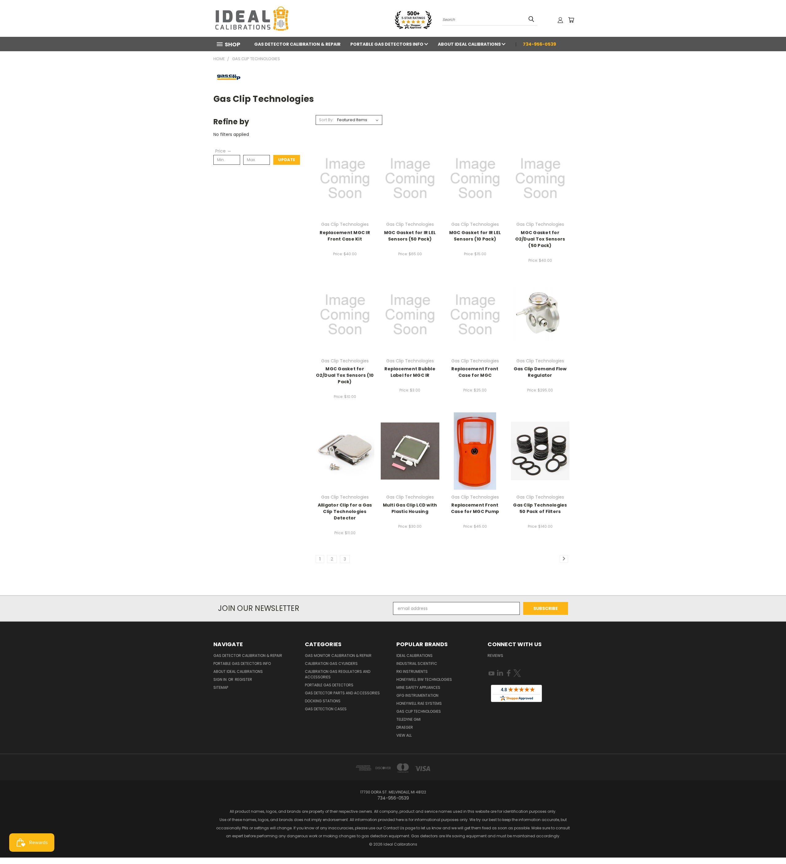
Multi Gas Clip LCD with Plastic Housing (410, 508)
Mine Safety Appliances (418, 687)
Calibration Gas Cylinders (331, 663)
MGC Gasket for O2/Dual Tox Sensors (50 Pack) (540, 239)
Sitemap (220, 687)
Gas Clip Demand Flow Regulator (540, 372)
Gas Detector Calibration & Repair (297, 44)
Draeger (404, 727)
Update (286, 160)
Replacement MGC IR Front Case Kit (345, 236)
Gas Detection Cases (326, 709)
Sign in (220, 679)
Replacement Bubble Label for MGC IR (409, 372)
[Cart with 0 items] (571, 20)
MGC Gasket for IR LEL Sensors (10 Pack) (475, 236)
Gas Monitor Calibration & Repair (338, 655)
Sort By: (326, 120)
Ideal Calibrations (414, 655)
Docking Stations (322, 701)
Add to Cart (345, 177)
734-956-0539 (539, 44)
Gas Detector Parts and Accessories (342, 693)
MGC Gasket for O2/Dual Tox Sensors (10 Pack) (345, 375)
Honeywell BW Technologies (424, 679)
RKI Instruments (412, 671)
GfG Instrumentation (417, 695)
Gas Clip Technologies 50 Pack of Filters (540, 508)
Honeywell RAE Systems (419, 703)
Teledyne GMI (408, 719)
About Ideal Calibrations (470, 44)
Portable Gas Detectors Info (387, 44)
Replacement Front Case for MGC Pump (475, 508)
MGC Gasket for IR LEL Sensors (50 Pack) (410, 236)
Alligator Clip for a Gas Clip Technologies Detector (345, 511)
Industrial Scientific (416, 663)
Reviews (495, 655)
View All (404, 735)
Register (243, 679)
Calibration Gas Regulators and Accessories (337, 674)
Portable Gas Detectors (329, 685)
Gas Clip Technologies (418, 711)
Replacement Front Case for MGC (474, 372)
